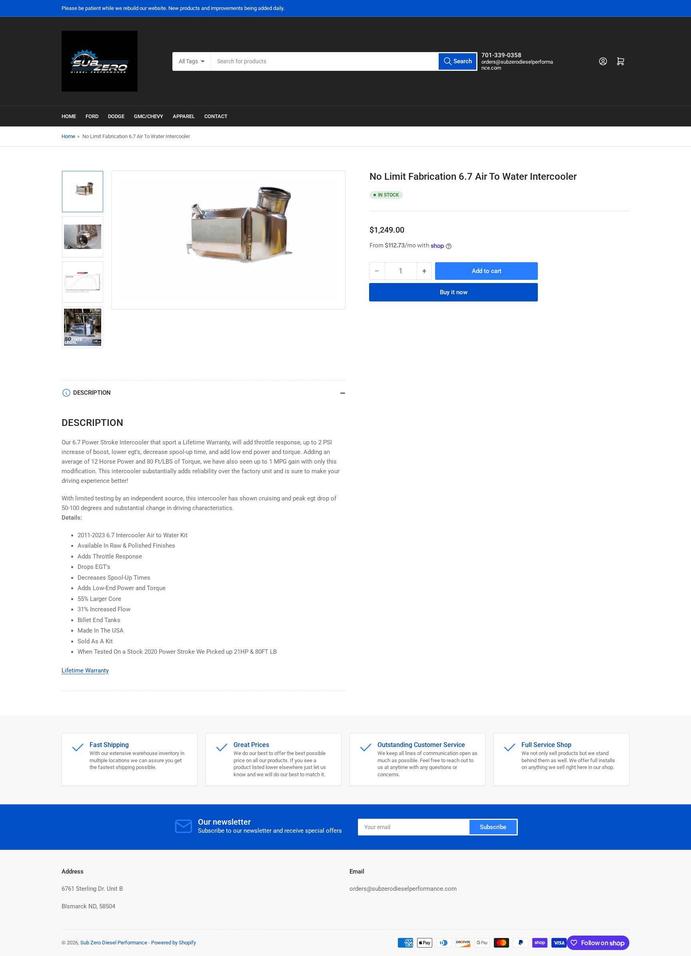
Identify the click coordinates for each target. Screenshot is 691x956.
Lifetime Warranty (85, 670)
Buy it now (453, 292)
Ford (92, 116)
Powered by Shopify (173, 943)
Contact (216, 116)
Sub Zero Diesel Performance (113, 943)
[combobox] (344, 61)
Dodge (116, 116)
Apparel (184, 116)
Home (69, 116)
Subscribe (493, 827)
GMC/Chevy (148, 116)
